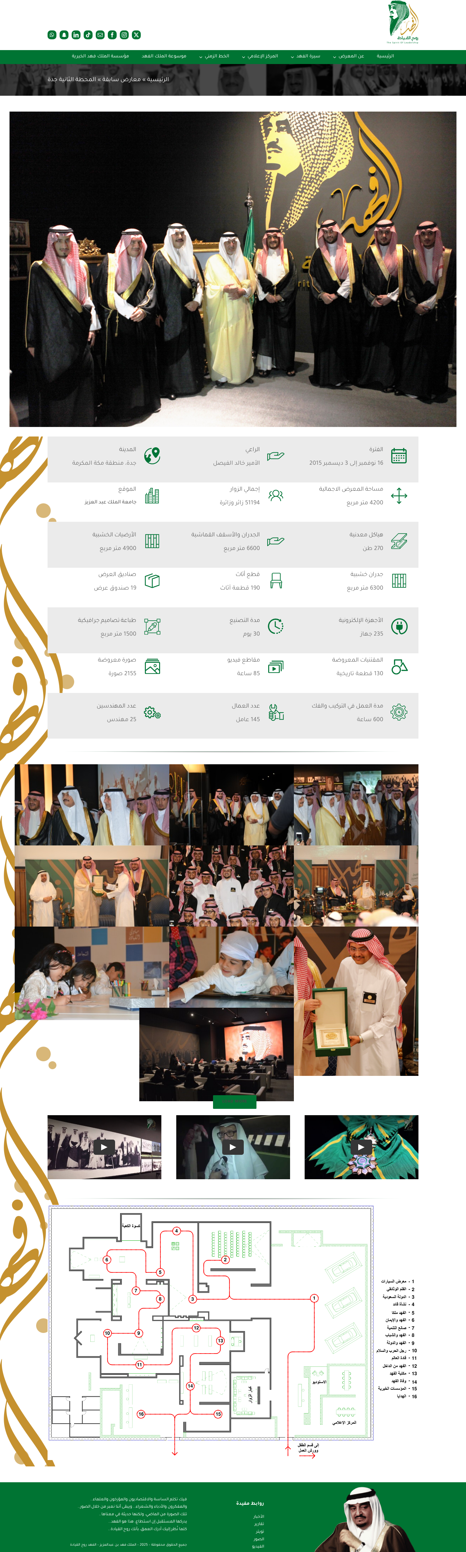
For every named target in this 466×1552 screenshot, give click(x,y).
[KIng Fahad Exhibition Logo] (402, 3)
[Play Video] (361, 1147)
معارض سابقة (121, 80)
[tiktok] (88, 34)
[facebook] (112, 34)
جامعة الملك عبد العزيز (110, 502)
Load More (234, 1102)
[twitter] (136, 34)
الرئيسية (158, 80)
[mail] (100, 34)
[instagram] (124, 34)
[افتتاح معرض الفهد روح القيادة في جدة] (233, 269)
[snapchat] (64, 34)
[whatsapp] (52, 34)
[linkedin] (76, 34)
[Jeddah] (233, 1208)
